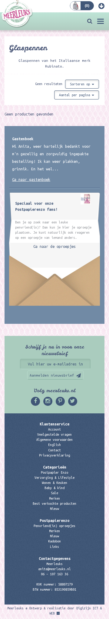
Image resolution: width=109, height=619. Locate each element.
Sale (54, 493)
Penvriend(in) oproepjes (54, 526)
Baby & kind (54, 488)
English (54, 445)
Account (54, 429)
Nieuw (54, 508)
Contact (54, 450)
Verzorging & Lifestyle (54, 477)
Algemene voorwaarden (54, 439)
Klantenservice (54, 424)
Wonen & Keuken (54, 483)
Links (54, 546)
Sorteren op (81, 84)
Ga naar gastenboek (31, 179)
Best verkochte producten (54, 503)
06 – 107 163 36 (54, 574)
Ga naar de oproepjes (54, 246)
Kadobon (54, 541)
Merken (54, 498)
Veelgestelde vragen (54, 434)
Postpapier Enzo (54, 472)
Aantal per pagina (75, 95)
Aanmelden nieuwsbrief (52, 375)
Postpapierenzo (54, 520)
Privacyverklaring (54, 455)
